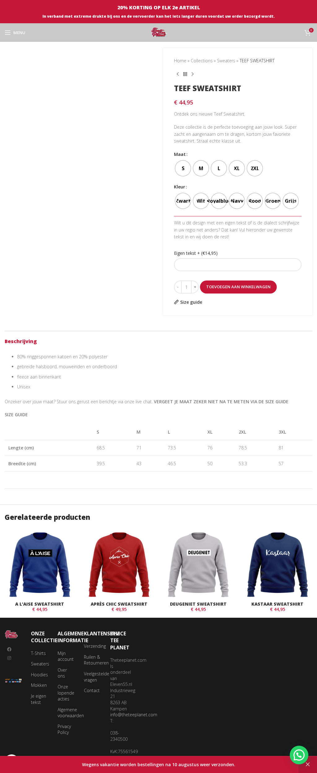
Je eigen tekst (38, 699)
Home (180, 61)
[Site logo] (159, 32)
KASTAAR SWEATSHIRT (277, 604)
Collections (202, 61)
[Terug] (185, 74)
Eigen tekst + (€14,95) (196, 253)
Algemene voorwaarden (71, 713)
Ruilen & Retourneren (96, 660)
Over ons (62, 673)
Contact (92, 690)
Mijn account (66, 656)
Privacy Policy (64, 729)
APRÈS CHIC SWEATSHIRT (119, 604)
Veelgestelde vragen (96, 677)
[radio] (183, 168)
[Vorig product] (177, 74)
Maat (180, 154)
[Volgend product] (192, 74)
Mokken (39, 685)
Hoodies (39, 675)
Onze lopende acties (66, 693)
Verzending (95, 646)
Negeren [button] (307, 764)
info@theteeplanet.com (133, 715)
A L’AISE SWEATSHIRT (39, 604)
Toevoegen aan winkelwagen (238, 286)
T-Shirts (38, 653)
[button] (299, 755)
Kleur (179, 187)
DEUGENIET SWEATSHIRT (198, 604)
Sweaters (226, 61)
